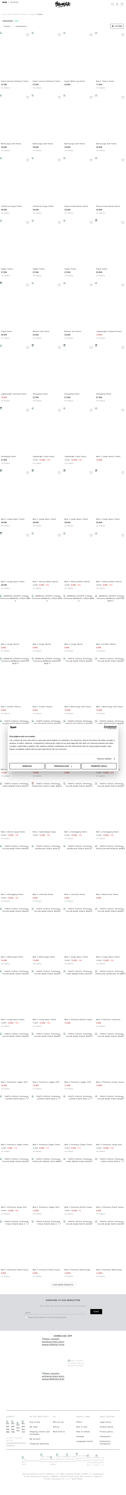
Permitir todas (99, 766)
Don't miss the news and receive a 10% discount (63, 1306)
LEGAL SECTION (107, 1417)
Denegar (27, 766)
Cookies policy (106, 1427)
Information (105, 1436)
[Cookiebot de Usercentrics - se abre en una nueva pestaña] (106, 727)
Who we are (58, 1422)
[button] (113, 26)
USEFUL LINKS (83, 1417)
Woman (14, 2)
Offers (79, 1422)
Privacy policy (106, 1432)
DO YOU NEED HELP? (39, 1417)
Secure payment (33, 1461)
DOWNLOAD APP (63, 1336)
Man (4, 2)
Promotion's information (105, 1442)
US (54, 1417)
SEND (96, 1311)
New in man (81, 1427)
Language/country (84, 1441)
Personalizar (61, 766)
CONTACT (10, 1417)
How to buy (35, 1422)
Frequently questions (39, 1444)
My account (35, 1439)
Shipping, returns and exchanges (40, 1433)
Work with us (59, 1432)
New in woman (83, 1432)
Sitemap (80, 1436)
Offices (56, 1427)
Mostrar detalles (104, 759)
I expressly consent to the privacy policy (47, 1317)
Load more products (63, 1285)
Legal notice (105, 1422)
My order (34, 1427)
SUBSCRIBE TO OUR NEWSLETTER (63, 1300)
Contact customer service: (14, 1439)
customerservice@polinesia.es (16, 1444)
